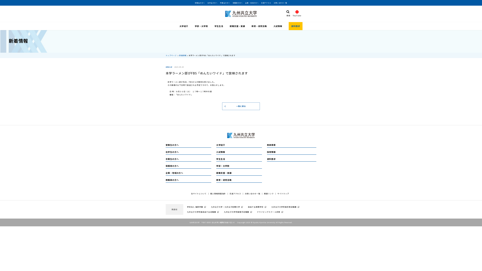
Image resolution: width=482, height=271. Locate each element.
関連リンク (269, 193)
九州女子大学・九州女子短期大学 (225, 207)
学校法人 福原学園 (195, 207)
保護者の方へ (238, 3)
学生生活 (219, 26)
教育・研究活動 (259, 26)
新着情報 (183, 55)
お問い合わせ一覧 (280, 3)
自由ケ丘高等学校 (255, 207)
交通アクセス (266, 3)
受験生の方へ (200, 3)
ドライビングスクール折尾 (268, 212)
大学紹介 (183, 26)
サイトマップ (283, 193)
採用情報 (271, 151)
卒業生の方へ (225, 3)
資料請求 (295, 26)
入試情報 (278, 26)
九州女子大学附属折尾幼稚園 (283, 207)
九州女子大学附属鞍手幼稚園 (236, 212)
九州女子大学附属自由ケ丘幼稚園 (201, 212)
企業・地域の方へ (252, 3)
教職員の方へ (172, 179)
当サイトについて (198, 193)
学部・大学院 (201, 26)
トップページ (171, 55)
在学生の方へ (212, 3)
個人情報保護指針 (218, 193)
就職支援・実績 (237, 26)
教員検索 (271, 144)
